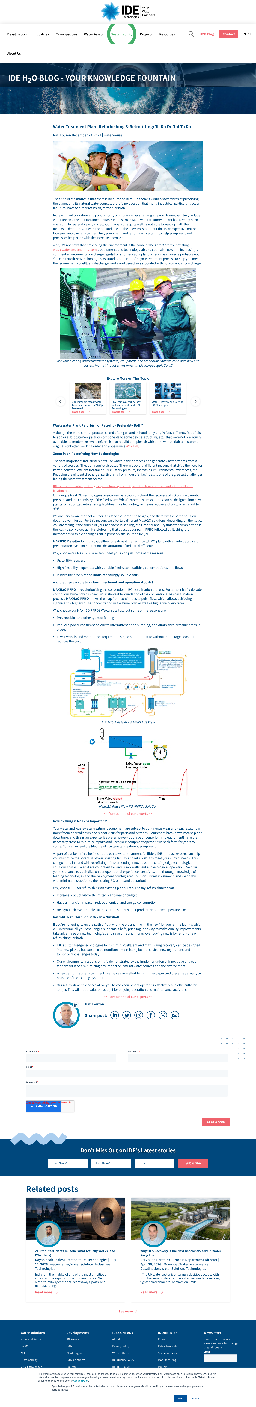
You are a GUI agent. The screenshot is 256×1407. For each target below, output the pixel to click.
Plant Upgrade (75, 1353)
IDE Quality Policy (123, 1360)
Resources (167, 34)
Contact (229, 34)
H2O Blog (207, 34)
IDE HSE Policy (121, 1367)
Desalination (17, 34)
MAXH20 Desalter (31, 1367)
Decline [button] (196, 1398)
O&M (69, 1346)
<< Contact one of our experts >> (128, 813)
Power (162, 1339)
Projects (146, 34)
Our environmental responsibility (81, 961)
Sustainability (121, 34)
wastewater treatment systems (75, 249)
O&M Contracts (75, 1360)
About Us (14, 53)
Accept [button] (180, 1398)
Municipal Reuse (30, 1339)
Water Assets (93, 34)
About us (118, 1339)
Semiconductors (168, 1353)
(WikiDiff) (132, 446)
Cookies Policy (80, 1380)
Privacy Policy (120, 1346)
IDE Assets (72, 1339)
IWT (22, 1353)
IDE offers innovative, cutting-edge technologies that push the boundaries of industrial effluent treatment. (123, 488)
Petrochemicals (167, 1346)
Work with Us (120, 1353)
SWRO (24, 1346)
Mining (162, 1367)
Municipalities (66, 34)
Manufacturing (167, 1360)
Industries (41, 34)
